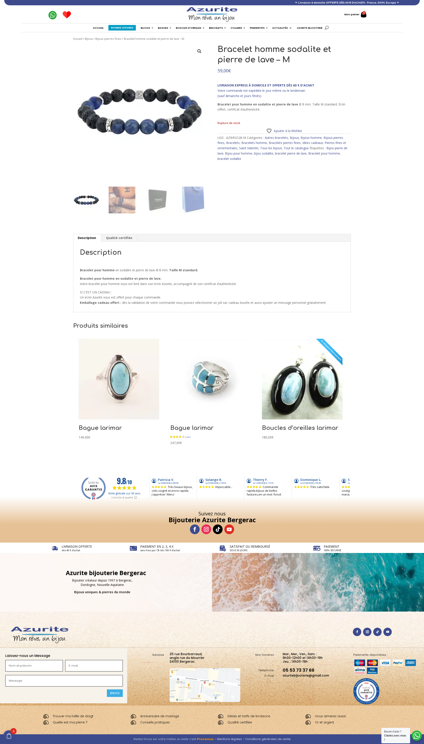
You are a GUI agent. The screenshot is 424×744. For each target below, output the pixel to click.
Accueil (77, 39)
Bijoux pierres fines (108, 39)
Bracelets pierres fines (285, 143)
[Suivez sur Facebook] (195, 529)
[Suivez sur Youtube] (229, 529)
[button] (199, 51)
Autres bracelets (276, 138)
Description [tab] (87, 238)
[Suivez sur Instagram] (206, 529)
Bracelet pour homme (324, 153)
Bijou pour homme (238, 153)
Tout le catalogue (296, 148)
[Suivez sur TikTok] (218, 529)
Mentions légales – (231, 739)
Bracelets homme (254, 143)
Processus (205, 739)
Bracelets (233, 143)
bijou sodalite (263, 153)
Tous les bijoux (271, 148)
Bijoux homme (311, 138)
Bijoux (89, 39)
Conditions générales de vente (268, 739)
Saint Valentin (248, 148)
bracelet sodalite (229, 159)
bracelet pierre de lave (291, 153)
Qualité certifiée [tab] (119, 238)
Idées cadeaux (312, 143)
